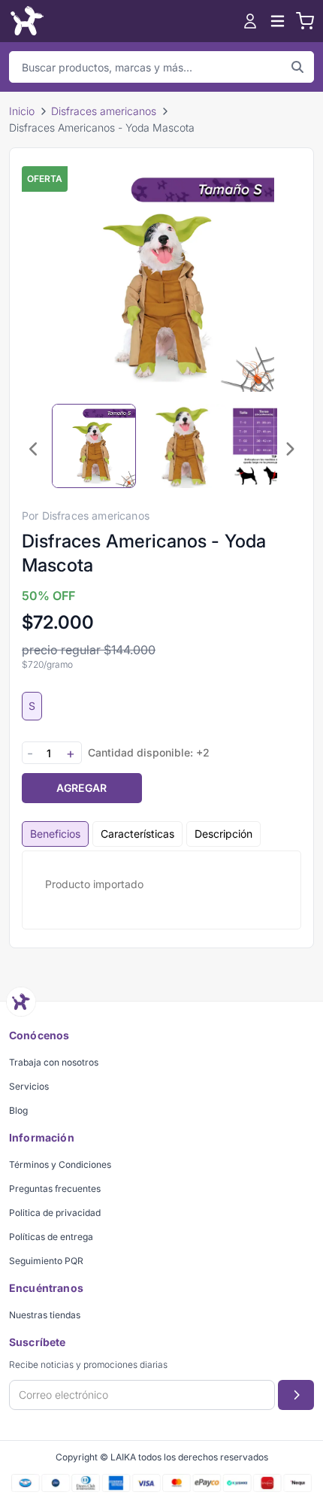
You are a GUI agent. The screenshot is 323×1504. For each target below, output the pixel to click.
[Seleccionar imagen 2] (184, 446)
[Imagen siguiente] (289, 449)
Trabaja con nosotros (53, 1062)
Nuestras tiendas (44, 1315)
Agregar (81, 787)
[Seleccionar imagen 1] (94, 446)
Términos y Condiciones (60, 1164)
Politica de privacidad (55, 1212)
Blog (18, 1110)
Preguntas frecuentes (55, 1188)
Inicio (22, 111)
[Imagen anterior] (34, 449)
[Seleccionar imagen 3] (274, 446)
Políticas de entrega (51, 1236)
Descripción (223, 833)
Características (137, 833)
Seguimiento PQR (46, 1260)
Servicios (29, 1086)
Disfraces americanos (103, 111)
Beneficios (55, 833)
